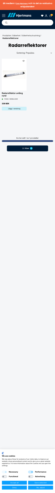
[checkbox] (4, 472)
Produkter (7, 35)
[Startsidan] (19, 15)
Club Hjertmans (22, 3)
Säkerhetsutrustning (31, 35)
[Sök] (6, 23)
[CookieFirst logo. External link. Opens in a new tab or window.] (3, 453)
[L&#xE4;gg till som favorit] (23, 61)
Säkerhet (16, 35)
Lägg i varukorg (14, 109)
